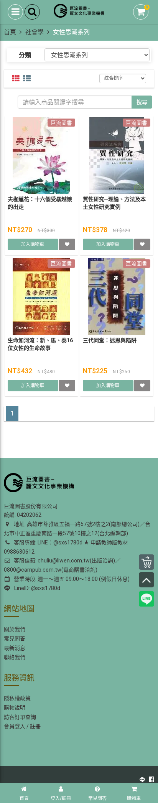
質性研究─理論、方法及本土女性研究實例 (114, 203)
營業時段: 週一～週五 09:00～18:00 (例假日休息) (71, 579)
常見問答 (14, 638)
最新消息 (14, 648)
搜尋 (142, 102)
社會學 (34, 32)
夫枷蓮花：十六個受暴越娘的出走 (40, 203)
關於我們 (14, 629)
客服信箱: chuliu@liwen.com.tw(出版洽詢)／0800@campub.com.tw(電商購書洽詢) (62, 565)
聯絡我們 (14, 657)
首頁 (10, 32)
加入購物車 (33, 244)
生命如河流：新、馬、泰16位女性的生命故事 (40, 344)
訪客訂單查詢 (20, 717)
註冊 (35, 726)
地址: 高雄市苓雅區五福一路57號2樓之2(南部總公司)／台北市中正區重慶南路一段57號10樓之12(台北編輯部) (77, 528)
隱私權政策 (17, 698)
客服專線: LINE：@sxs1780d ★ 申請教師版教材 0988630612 (66, 547)
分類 (25, 55)
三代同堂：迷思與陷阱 (110, 340)
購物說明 (14, 707)
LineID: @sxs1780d (36, 588)
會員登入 (14, 726)
